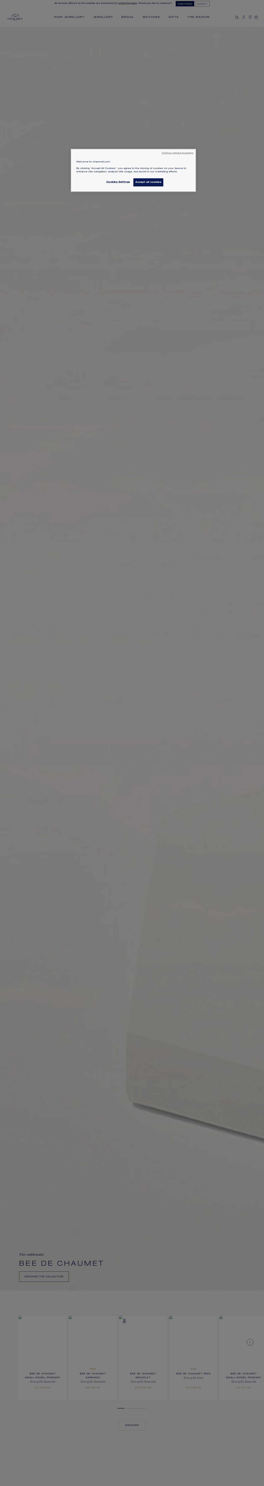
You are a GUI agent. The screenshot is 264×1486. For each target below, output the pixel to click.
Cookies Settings (118, 182)
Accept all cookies (148, 182)
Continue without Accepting (177, 153)
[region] (133, 170)
